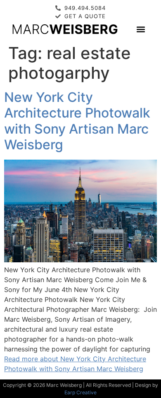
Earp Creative (80, 392)
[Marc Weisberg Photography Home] (64, 29)
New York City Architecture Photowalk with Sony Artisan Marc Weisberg (77, 121)
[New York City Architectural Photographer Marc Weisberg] (80, 260)
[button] (141, 29)
